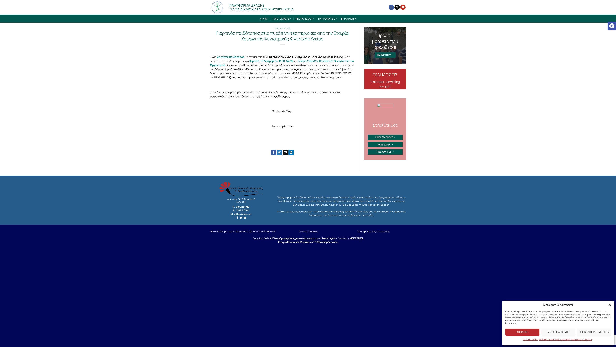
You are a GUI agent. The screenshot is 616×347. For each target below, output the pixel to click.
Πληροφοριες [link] (326, 18)
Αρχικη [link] (264, 18)
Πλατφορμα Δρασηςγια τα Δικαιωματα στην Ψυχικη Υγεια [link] (261, 7)
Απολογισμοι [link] (304, 18)
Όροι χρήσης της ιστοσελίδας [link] (373, 231)
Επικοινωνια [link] (348, 18)
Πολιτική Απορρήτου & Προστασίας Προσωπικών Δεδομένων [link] (565, 339)
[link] (612, 26)
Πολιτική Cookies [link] (530, 339)
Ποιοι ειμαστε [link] (281, 18)
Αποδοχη (522, 332)
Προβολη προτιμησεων (594, 332)
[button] (609, 305)
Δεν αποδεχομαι (558, 332)
